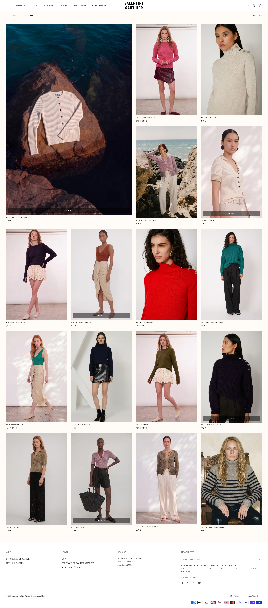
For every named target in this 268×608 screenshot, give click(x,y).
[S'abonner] (260, 559)
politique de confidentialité (234, 569)
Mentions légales (72, 567)
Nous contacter (15, 563)
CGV (64, 559)
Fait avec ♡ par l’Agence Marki (35, 596)
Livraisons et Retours (18, 559)
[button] (254, 5)
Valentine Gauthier (18, 596)
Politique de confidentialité (78, 563)
